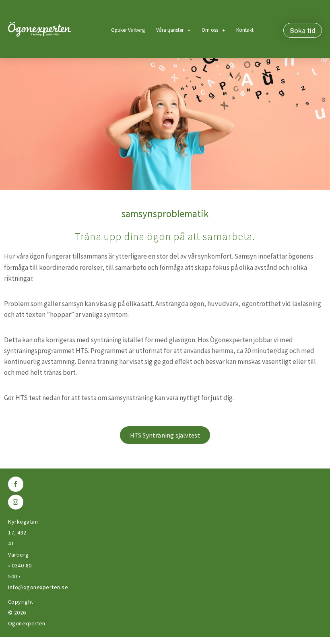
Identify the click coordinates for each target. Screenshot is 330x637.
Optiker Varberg (128, 30)
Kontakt (245, 30)
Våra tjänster (170, 30)
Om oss (210, 30)
